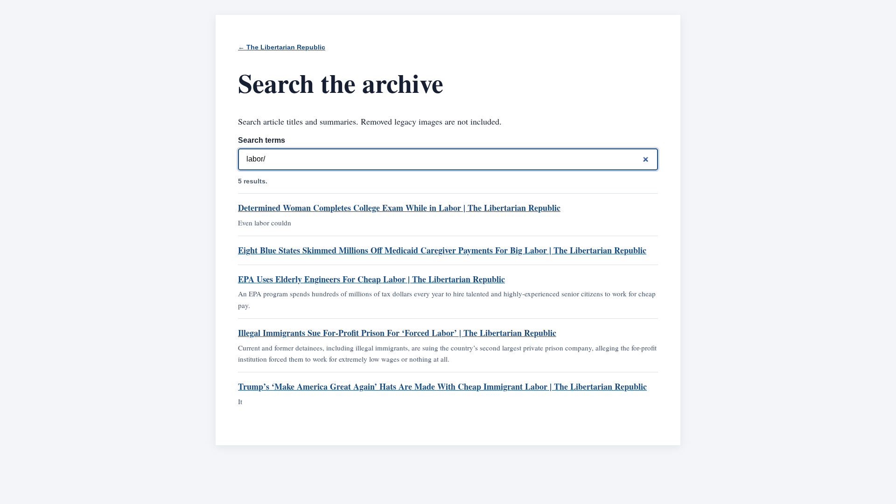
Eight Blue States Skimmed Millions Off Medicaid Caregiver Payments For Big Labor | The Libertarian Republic (442, 250)
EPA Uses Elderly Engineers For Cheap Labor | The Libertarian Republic (371, 279)
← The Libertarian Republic (281, 47)
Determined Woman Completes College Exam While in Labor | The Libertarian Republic (399, 208)
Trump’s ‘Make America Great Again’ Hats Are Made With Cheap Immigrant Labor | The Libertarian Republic (442, 386)
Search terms (261, 140)
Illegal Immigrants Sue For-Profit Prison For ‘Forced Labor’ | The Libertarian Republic (397, 333)
